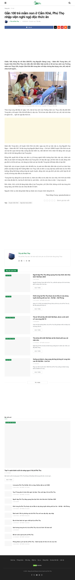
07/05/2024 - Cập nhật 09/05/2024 (42, 342)
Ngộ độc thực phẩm (26, 203)
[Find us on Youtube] (37, 575)
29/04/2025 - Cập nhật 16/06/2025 (21, 522)
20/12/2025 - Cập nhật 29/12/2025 (42, 300)
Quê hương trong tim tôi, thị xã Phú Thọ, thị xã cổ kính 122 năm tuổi (32, 527)
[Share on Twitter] (55, 27)
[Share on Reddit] (65, 27)
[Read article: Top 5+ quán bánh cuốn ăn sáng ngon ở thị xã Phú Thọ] (37, 444)
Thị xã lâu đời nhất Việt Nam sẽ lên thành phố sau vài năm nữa (50, 339)
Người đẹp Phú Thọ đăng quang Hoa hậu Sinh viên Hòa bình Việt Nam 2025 (51, 276)
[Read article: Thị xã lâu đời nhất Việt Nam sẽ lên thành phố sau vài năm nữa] (17, 346)
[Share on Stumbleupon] (58, 27)
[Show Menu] (5, 2)
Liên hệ (62, 560)
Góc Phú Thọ (10, 317)
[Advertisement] (37, 45)
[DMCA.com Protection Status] (37, 565)
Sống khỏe (45, 560)
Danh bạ (13, 560)
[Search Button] (69, 2)
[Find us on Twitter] (34, 575)
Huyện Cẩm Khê (13, 203)
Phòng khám (20, 560)
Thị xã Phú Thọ (14, 21)
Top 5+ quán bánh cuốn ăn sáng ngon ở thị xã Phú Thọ (23, 470)
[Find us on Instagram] (41, 575)
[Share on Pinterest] (62, 27)
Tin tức (12, 8)
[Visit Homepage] (37, 3)
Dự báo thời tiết (54, 560)
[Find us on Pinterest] (39, 575)
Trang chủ (7, 8)
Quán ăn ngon (10, 422)
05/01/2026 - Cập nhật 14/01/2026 (21, 494)
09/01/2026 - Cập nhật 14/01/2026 (21, 487)
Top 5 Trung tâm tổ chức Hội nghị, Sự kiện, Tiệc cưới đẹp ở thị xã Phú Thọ (34, 492)
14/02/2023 (36, 363)
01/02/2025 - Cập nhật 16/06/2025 (21, 537)
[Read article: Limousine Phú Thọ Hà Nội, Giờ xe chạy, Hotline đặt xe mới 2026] (8, 486)
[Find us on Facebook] (31, 575)
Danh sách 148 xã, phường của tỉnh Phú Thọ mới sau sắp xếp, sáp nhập (33, 513)
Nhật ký (34, 560)
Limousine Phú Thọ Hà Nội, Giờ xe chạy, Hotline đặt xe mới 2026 (31, 485)
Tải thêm (37, 382)
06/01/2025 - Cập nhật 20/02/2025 (21, 544)
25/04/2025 (16, 530)
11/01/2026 (8, 473)
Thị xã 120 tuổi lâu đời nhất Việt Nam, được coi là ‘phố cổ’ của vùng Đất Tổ (51, 318)
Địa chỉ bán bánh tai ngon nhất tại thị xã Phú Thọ (27, 520)
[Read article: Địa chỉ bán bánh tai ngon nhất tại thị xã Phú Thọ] (8, 522)
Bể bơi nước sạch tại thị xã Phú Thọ (23, 534)
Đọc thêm (38, 287)
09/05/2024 (36, 321)
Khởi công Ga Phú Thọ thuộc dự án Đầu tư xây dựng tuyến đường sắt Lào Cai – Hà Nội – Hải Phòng (51, 297)
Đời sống (27, 560)
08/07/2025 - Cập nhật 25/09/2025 (21, 515)
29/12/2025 (36, 279)
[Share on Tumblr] (69, 27)
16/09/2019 (25, 21)
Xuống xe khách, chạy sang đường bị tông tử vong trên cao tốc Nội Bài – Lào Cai (51, 360)
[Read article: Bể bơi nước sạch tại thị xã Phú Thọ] (8, 536)
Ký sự (39, 560)
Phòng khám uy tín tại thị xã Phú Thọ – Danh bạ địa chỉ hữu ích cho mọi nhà (35, 542)
